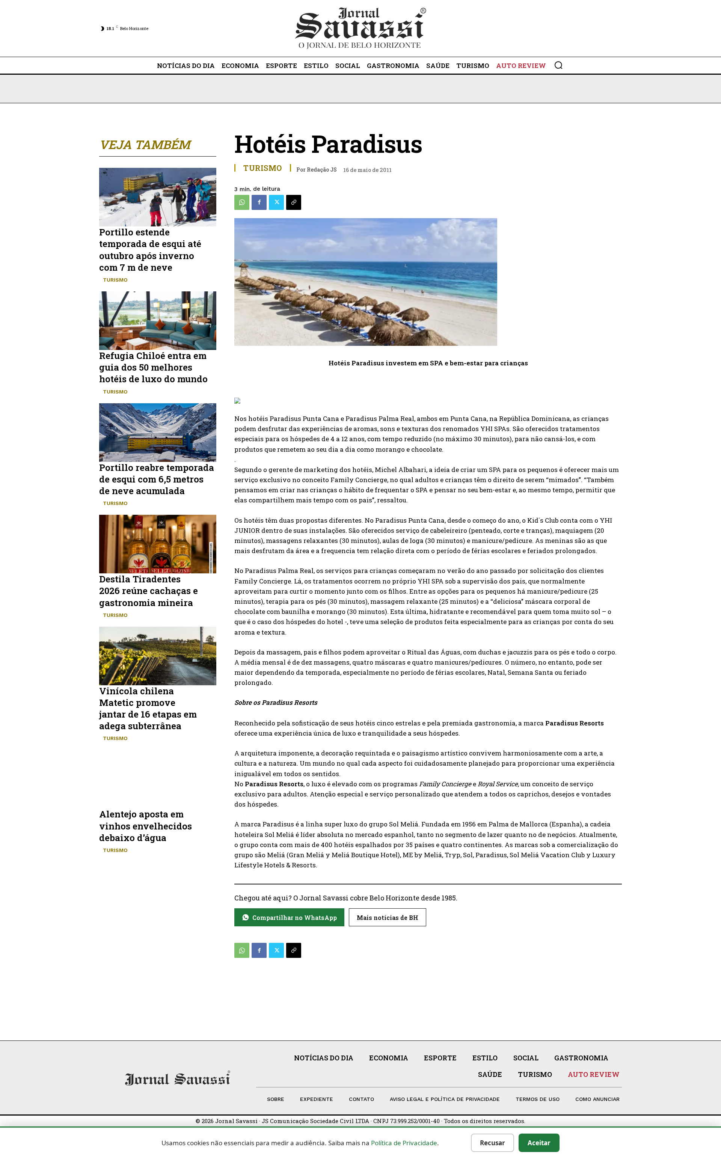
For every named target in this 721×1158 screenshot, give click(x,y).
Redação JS (322, 169)
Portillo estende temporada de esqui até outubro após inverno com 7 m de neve (150, 249)
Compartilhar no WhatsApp (294, 917)
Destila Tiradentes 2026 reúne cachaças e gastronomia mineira (148, 590)
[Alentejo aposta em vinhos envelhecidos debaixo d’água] (157, 779)
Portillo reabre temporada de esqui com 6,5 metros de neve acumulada (156, 479)
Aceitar (539, 1142)
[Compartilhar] (293, 202)
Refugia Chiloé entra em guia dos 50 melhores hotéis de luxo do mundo (153, 367)
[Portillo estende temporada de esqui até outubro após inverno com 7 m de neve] (157, 197)
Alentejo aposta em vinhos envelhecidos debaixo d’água (145, 825)
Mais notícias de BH (387, 917)
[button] (558, 65)
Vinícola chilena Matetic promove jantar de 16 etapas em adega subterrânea (148, 708)
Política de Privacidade (404, 1142)
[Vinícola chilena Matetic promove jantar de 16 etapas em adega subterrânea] (157, 656)
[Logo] (360, 28)
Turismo (115, 280)
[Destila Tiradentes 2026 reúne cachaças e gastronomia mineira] (157, 544)
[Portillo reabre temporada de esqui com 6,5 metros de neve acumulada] (157, 432)
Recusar (492, 1142)
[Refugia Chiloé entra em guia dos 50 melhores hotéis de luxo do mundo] (157, 320)
